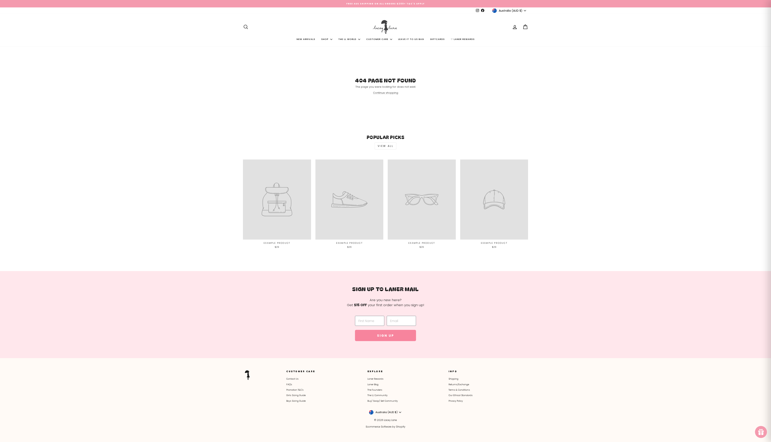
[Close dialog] (461, 169)
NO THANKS (425, 265)
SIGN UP (425, 243)
